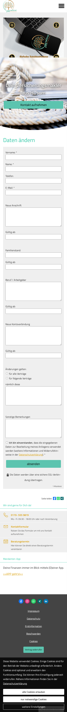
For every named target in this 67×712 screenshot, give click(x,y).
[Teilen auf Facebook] (54, 498)
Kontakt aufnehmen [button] (33, 104)
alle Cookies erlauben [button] (33, 692)
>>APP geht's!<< (13, 574)
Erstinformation (33, 626)
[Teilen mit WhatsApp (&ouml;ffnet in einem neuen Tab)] (58, 498)
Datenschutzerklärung (15, 683)
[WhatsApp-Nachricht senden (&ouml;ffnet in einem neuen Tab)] (33, 601)
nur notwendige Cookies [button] (34, 699)
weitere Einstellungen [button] (33, 707)
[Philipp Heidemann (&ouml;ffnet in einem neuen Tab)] (39, 601)
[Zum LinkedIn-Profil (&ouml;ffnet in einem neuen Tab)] (46, 601)
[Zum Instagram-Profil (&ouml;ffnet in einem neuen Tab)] (27, 601)
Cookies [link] (33, 641)
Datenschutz (33, 618)
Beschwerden (33, 633)
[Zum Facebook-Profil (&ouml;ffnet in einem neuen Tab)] (21, 601)
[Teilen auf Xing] (62, 498)
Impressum (33, 611)
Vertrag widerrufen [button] (33, 649)
